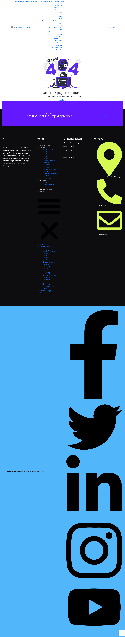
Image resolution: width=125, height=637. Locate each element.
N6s (60, 19)
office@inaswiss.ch (31, 1)
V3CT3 (59, 30)
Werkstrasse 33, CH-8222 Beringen (52, 1)
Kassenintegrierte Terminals (52, 21)
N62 (60, 12)
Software (57, 38)
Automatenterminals (54, 32)
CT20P (59, 23)
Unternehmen (57, 5)
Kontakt (59, 49)
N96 (60, 16)
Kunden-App (57, 41)
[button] (49, 218)
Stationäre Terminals (54, 27)
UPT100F (59, 36)
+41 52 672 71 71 (18, 1)
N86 (60, 14)
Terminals (57, 8)
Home (60, 3)
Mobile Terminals (56, 10)
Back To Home (63, 100)
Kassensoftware (56, 43)
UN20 (60, 34)
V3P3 (60, 25)
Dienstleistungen (56, 47)
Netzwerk (58, 45)
